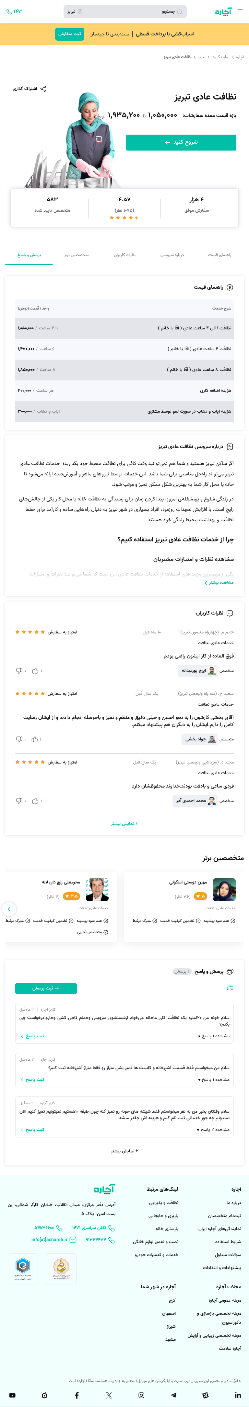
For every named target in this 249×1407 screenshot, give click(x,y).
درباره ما (234, 1203)
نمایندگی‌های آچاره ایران (219, 1229)
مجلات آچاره (228, 1287)
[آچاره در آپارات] (205, 1395)
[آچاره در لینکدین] (237, 1395)
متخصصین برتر (76, 255)
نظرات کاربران (125, 255)
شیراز (171, 1326)
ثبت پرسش (43, 988)
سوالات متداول (228, 1255)
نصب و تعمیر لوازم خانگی (155, 1242)
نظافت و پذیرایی (163, 1203)
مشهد (170, 1339)
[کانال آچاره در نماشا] (44, 1395)
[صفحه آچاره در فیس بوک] (76, 1395)
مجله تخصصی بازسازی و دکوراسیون (219, 1318)
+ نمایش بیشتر (124, 1151)
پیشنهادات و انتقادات (222, 1268)
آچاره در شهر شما (158, 1287)
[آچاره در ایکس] (108, 1395)
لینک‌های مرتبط (162, 1189)
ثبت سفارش (69, 34)
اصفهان (169, 1313)
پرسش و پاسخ (29, 255)
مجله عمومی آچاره (225, 1300)
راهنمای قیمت (219, 255)
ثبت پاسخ (35, 1036)
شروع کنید (185, 142)
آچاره (240, 57)
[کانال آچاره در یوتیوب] (12, 1395)
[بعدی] (9, 909)
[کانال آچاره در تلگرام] (173, 1395)
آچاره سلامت (230, 1348)
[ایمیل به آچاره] (54, 1240)
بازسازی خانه (167, 1229)
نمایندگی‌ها (220, 57)
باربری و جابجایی (163, 1216)
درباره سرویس (172, 255)
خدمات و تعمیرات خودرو (156, 1255)
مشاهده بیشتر (221, 582)
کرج (172, 1300)
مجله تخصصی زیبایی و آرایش (214, 1335)
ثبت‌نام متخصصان (224, 1216)
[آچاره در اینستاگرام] (141, 1395)
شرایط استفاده (228, 1242)
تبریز (201, 57)
